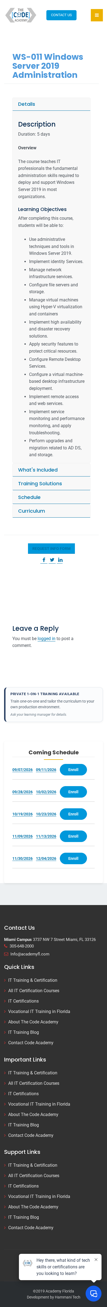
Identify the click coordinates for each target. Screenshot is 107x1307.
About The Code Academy (33, 1022)
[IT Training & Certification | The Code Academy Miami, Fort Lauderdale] (21, 15)
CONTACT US (61, 15)
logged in (46, 638)
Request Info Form (51, 548)
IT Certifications (23, 1001)
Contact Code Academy (31, 1042)
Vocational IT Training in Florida (39, 1011)
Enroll (73, 769)
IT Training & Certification (32, 980)
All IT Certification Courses (33, 990)
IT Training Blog (23, 1032)
